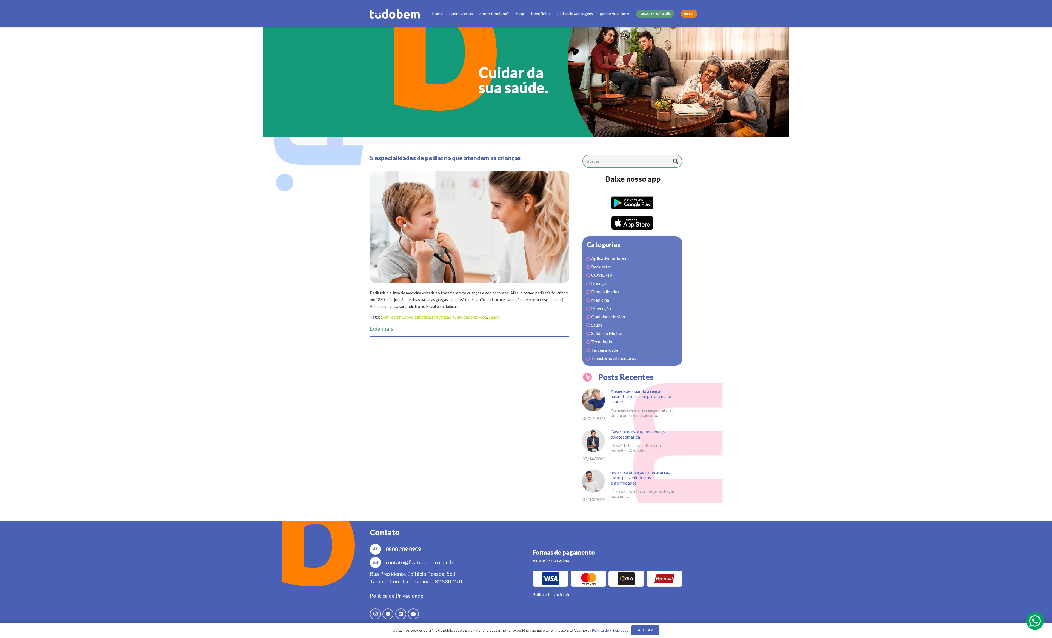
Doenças (599, 283)
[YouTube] (413, 613)
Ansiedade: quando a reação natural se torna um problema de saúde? (641, 396)
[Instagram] (375, 613)
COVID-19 (601, 274)
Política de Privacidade (397, 596)
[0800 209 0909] (378, 549)
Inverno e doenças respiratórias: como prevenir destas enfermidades (640, 477)
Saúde (494, 316)
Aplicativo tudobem (610, 258)
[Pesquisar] (675, 161)
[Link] (395, 14)
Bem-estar (391, 316)
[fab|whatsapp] (1035, 621)
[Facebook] (387, 613)
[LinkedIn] (400, 613)
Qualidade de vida (470, 316)
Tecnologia (601, 341)
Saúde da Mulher (606, 333)
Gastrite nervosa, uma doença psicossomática (638, 434)
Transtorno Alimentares (613, 358)
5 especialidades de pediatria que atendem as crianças (445, 158)
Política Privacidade (551, 594)
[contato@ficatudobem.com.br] (378, 562)
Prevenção (441, 316)
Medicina (600, 299)
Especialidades (416, 316)
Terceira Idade (604, 350)
